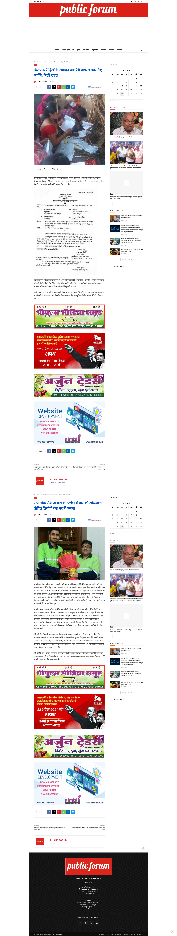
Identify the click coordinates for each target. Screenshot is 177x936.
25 (117, 94)
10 (112, 86)
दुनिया (78, 50)
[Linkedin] (68, 87)
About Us (101, 934)
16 (141, 86)
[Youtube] (141, 1)
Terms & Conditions (129, 934)
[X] (138, 1)
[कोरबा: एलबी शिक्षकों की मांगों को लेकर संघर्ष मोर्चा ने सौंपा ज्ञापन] (115, 218)
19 (122, 90)
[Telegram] (73, 87)
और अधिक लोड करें (126, 259)
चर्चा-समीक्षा (86, 50)
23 (141, 90)
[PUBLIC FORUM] (35, 82)
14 (131, 86)
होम (34, 62)
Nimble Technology (56, 934)
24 (112, 94)
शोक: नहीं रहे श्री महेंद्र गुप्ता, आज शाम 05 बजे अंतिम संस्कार (124, 137)
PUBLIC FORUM (42, 81)
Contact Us (140, 934)
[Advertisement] (88, 32)
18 (117, 90)
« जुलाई (112, 101)
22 (136, 90)
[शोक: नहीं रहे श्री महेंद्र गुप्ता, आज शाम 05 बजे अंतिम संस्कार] (126, 123)
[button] (140, 50)
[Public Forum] (88, 10)
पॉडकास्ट (111, 50)
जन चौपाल (103, 50)
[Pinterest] (59, 87)
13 (126, 86)
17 (112, 90)
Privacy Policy (109, 934)
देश (73, 50)
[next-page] (114, 203)
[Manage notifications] (172, 931)
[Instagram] (134, 1)
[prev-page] (111, 203)
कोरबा (38, 62)
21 (131, 90)
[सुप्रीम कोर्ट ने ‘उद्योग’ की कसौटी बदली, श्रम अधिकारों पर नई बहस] (115, 251)
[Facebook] (131, 1)
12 (122, 86)
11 (117, 86)
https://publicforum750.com (57, 482)
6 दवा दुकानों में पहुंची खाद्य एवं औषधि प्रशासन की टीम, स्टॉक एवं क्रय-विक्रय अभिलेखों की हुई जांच (131, 240)
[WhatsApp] (63, 87)
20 (126, 90)
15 (136, 86)
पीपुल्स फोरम (95, 50)
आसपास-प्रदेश (66, 50)
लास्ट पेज (119, 50)
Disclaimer (118, 934)
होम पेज (57, 50)
